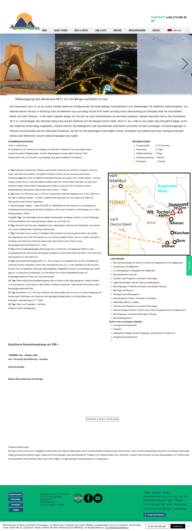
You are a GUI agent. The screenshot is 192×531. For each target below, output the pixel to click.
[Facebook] (88, 498)
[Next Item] (185, 64)
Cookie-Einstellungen (157, 526)
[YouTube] (97, 498)
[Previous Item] (7, 64)
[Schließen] (188, 526)
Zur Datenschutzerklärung (117, 527)
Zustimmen (178, 526)
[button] (62, 31)
